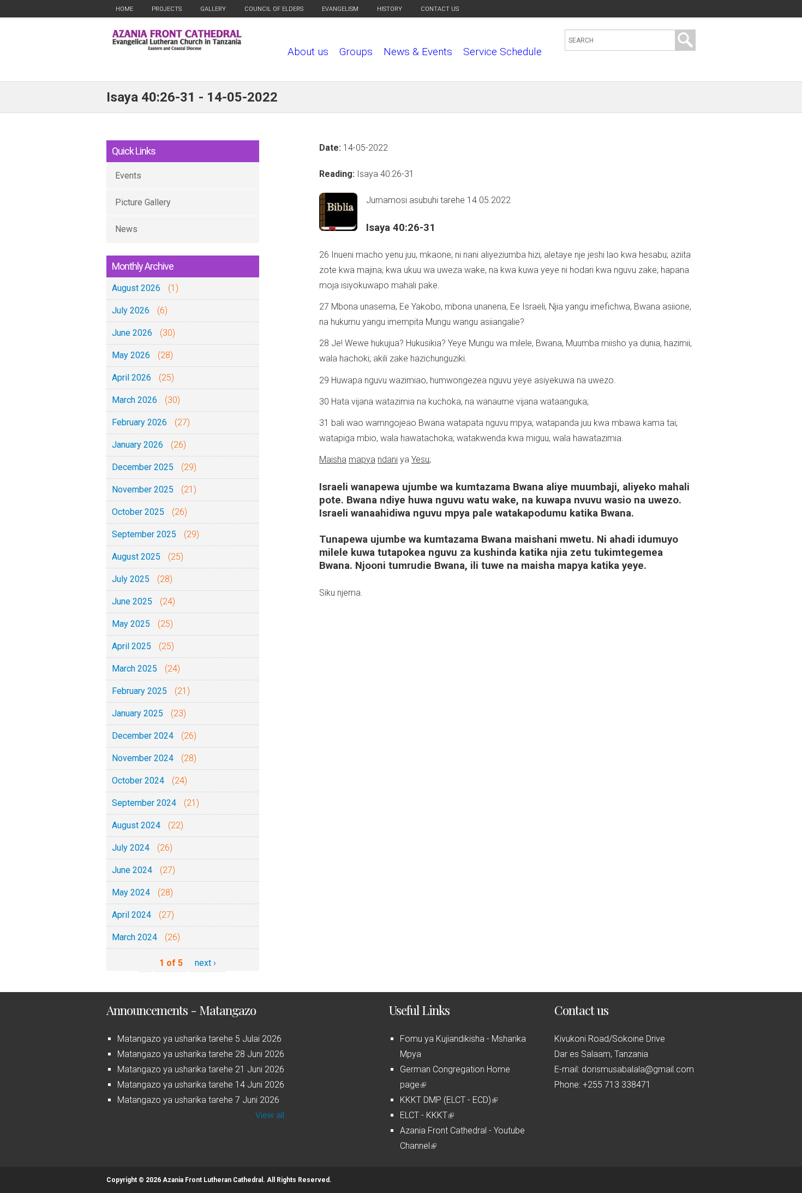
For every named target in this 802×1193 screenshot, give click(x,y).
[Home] (177, 47)
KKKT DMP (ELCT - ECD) (448, 1100)
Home (124, 9)
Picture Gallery (143, 202)
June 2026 (132, 333)
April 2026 (131, 377)
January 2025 (137, 713)
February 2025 (139, 691)
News (126, 229)
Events (128, 175)
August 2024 (136, 825)
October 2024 (138, 780)
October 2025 (138, 512)
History (389, 9)
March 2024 (134, 937)
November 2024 (142, 758)
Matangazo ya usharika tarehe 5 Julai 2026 (199, 1039)
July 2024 (130, 847)
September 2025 (144, 534)
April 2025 (131, 646)
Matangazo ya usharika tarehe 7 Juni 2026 (198, 1100)
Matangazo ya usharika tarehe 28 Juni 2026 (200, 1054)
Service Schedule (502, 51)
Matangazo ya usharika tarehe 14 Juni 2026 (200, 1084)
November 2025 (142, 489)
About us (308, 51)
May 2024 (131, 892)
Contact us (440, 9)
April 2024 (131, 915)
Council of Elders (273, 9)
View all (269, 1115)
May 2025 (131, 624)
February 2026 (139, 422)
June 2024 (132, 870)
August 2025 (136, 556)
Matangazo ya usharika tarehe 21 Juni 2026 (200, 1069)
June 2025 (132, 601)
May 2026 (131, 355)
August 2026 (136, 288)
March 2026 (134, 400)
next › (205, 963)
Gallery (213, 9)
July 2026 (130, 310)
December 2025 (142, 467)
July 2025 (130, 579)
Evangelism (340, 9)
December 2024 (142, 736)
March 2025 (134, 668)
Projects (167, 9)
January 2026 (137, 445)
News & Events (418, 51)
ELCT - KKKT (426, 1115)
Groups (356, 51)
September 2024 (144, 803)
